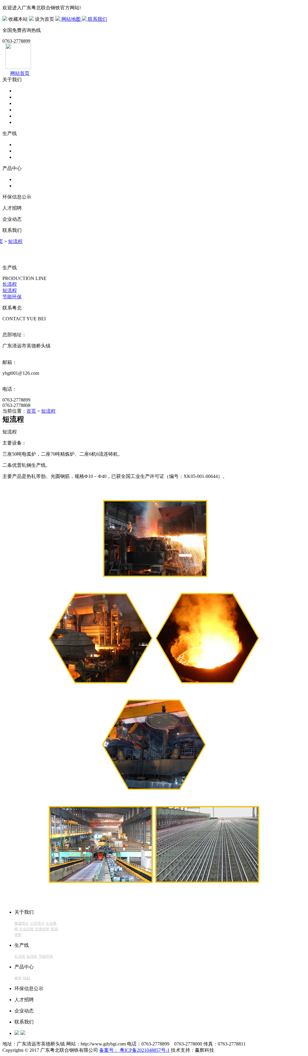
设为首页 (44, 19)
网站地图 (71, 19)
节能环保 (24, 157)
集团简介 (24, 90)
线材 (19, 185)
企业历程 (24, 109)
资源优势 (24, 122)
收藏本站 (18, 19)
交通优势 (24, 116)
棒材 (19, 179)
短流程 (21, 150)
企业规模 (24, 103)
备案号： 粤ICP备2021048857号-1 (134, 1050)
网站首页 (19, 73)
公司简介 (24, 97)
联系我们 (97, 19)
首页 (31, 411)
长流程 (21, 144)
